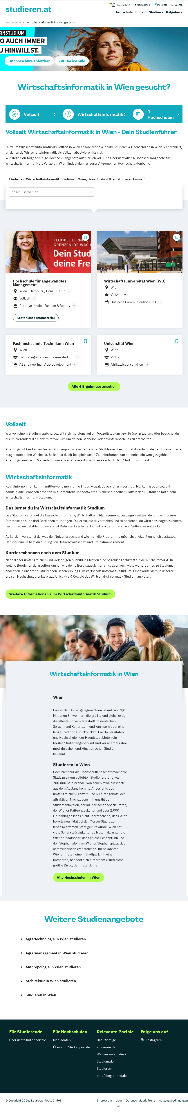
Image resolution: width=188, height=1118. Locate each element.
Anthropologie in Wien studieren (53, 966)
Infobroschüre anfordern (29, 60)
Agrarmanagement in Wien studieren (57, 952)
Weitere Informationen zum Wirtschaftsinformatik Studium (60, 593)
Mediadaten (62, 1040)
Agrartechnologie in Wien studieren (56, 938)
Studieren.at (13, 22)
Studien (155, 12)
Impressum (104, 1100)
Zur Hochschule (72, 60)
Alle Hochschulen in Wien (78, 877)
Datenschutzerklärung (140, 1100)
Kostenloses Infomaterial (36, 318)
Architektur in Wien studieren (51, 980)
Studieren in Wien (41, 994)
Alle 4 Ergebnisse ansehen (94, 386)
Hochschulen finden (130, 12)
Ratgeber (173, 12)
